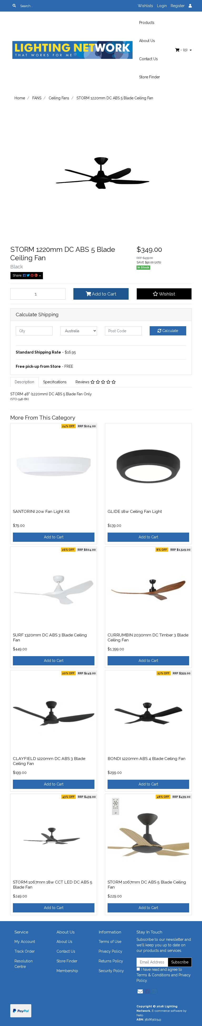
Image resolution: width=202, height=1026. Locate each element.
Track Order (24, 951)
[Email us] (140, 991)
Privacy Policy (110, 951)
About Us (147, 41)
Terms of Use (110, 942)
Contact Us (148, 59)
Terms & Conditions (153, 975)
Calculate (169, 331)
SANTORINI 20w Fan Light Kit (41, 511)
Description (24, 382)
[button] (164, 294)
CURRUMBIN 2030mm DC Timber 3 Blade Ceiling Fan (148, 637)
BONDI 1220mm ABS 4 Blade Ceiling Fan (146, 758)
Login (162, 6)
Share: (18, 275)
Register (178, 6)
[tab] (24, 382)
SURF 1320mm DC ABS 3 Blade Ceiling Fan (50, 637)
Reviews (82, 382)
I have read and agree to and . (164, 975)
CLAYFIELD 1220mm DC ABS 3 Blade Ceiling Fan (49, 761)
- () (184, 50)
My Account (24, 942)
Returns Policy (111, 961)
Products (146, 23)
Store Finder (149, 77)
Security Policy (111, 971)
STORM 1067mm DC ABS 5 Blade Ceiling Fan (147, 885)
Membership (67, 971)
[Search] (14, 5)
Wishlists (145, 6)
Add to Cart (103, 294)
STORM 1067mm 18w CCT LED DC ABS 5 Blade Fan (52, 885)
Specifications (55, 382)
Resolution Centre (23, 964)
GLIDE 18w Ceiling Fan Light (135, 511)
